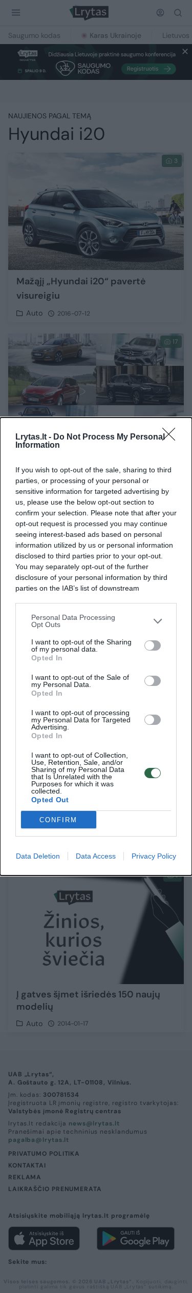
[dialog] (96, 646)
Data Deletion (38, 856)
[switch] (152, 645)
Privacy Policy (154, 856)
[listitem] (96, 621)
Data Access (96, 856)
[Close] (172, 437)
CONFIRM (58, 820)
